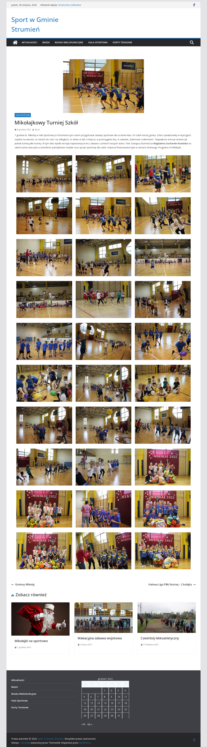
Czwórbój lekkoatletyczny (160, 638)
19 (85, 709)
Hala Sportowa (98, 42)
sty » (89, 724)
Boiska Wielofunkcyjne (69, 42)
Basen (46, 42)
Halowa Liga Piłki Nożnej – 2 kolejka (170, 584)
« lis (83, 724)
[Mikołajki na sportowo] (40, 604)
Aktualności (29, 42)
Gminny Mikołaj (24, 584)
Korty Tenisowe (122, 42)
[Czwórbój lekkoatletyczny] (166, 604)
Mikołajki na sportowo (31, 641)
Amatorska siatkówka (69, 5)
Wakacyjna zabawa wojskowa (100, 638)
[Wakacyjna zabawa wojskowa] (103, 604)
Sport (37, 129)
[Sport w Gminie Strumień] (15, 42)
